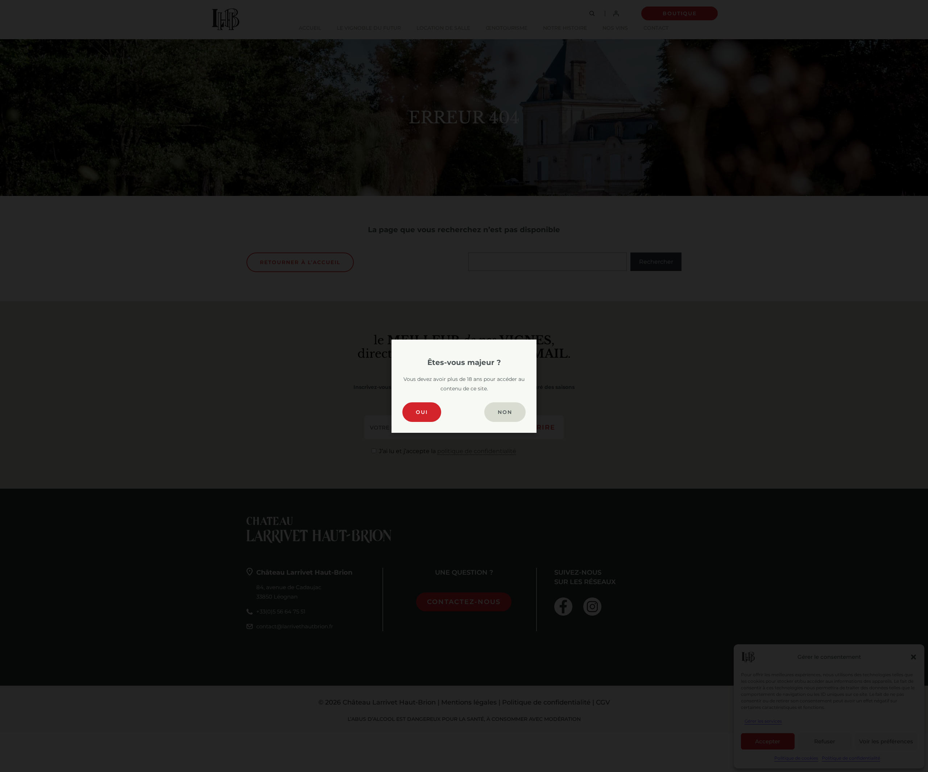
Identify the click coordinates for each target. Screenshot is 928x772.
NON (505, 412)
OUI (422, 412)
